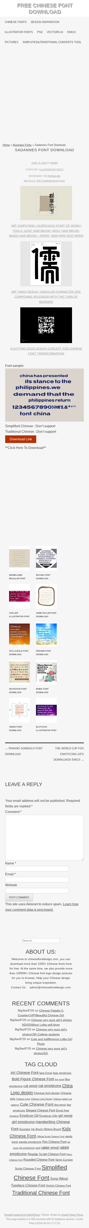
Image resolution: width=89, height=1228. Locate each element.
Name (10, 863)
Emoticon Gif (29, 1115)
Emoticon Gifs (48, 1115)
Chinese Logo (23, 1099)
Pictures (11, 42)
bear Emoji (45, 1073)
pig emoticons (27, 1148)
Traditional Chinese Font (41, 1193)
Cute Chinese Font (36, 1104)
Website (11, 885)
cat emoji (30, 1086)
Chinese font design (47, 1093)
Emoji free (62, 1110)
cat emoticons (49, 1086)
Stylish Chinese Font (58, 1185)
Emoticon (14, 1116)
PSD (40, 32)
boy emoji (59, 1079)
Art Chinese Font (24, 1072)
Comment (13, 812)
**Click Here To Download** (25, 448)
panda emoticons (30, 1141)
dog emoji (60, 1104)
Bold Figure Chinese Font (33, 1079)
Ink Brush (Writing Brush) (46, 1129)
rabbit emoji (50, 1148)
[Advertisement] (44, 95)
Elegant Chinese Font (40, 1110)
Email (10, 874)
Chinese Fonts (16, 22)
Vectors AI (55, 32)
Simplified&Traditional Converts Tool (52, 42)
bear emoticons (62, 1073)
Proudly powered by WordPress (22, 1214)
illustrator (24, 1129)
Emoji (71, 32)
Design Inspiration (45, 22)
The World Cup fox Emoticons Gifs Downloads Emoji (69, 754)
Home (6, 144)
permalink (54, 176)
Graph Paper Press (72, 1214)
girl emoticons (23, 1122)
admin (54, 163)
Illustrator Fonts (19, 32)
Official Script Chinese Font (50, 1136)
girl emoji (65, 1116)
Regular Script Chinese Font (47, 1154)
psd (38, 1147)
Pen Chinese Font (54, 1141)
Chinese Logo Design (41, 1099)
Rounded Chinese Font (38, 1159)
